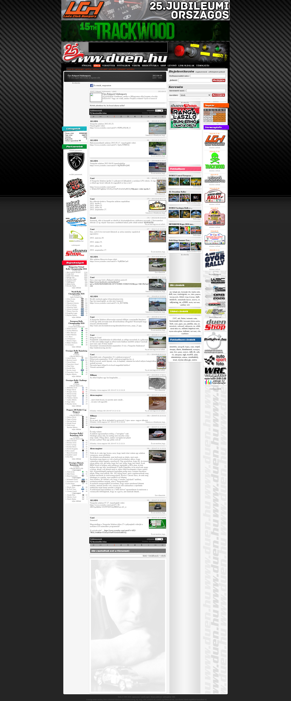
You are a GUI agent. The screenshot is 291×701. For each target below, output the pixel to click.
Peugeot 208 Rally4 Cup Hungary (76, 411)
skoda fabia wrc (175, 328)
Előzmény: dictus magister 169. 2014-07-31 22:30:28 (107, 390)
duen (174, 294)
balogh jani (176, 292)
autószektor (130, 69)
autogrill (181, 347)
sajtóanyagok (79, 69)
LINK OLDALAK (186, 65)
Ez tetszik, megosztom (102, 85)
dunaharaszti (187, 349)
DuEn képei (197, 187)
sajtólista (96, 69)
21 (218, 114)
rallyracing (174, 302)
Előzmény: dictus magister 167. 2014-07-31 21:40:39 (107, 422)
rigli (184, 354)
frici (175, 352)
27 (215, 116)
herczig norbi (174, 297)
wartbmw (185, 334)
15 (221, 112)
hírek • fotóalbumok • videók (154, 556)
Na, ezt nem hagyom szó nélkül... (155, 224)
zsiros (194, 360)
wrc (188, 305)
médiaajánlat (167, 697)
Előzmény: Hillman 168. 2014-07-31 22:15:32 (105, 411)
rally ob (192, 352)
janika (190, 323)
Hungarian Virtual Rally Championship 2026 (76, 268)
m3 (199, 324)
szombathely (193, 357)
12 (221, 121)
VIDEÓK (136, 65)
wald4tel (183, 305)
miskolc (173, 299)
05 (221, 119)
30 (224, 116)
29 (221, 116)
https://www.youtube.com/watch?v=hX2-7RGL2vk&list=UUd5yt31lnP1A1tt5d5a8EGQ (113, 531)
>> (155, 116)
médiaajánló (121, 69)
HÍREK (97, 65)
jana (185, 324)
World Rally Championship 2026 (76, 293)
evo (189, 294)
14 (218, 112)
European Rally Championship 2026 (76, 322)
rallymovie (188, 326)
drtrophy (172, 349)
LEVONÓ (172, 65)
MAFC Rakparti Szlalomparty (100, 91)
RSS (173, 697)
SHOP (163, 65)
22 (221, 114)
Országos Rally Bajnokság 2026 (76, 352)
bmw (183, 318)
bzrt (171, 323)
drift (170, 294)
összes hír (70, 69)
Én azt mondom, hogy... (158, 156)
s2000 (185, 302)
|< (93, 116)
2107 (175, 318)
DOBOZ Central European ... (181, 176)
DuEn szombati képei (194, 203)
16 (224, 112)
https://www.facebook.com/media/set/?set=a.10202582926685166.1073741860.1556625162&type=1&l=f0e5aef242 (119, 284)
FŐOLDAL (87, 65)
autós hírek (112, 69)
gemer (180, 352)
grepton (197, 294)
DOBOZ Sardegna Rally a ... (180, 208)
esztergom (182, 294)
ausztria (173, 346)
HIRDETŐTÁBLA (150, 65)
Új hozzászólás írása (98, 113)
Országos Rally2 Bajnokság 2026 (76, 434)
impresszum (136, 697)
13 (215, 112)
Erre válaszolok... (160, 194)
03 (215, 119)
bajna (187, 347)
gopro (181, 324)
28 (218, 116)
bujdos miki (196, 292)
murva (194, 300)
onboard (180, 326)
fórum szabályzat (156, 697)
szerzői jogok (145, 697)
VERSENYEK (108, 65)
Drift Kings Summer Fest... (180, 240)
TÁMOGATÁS (202, 65)
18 (208, 114)
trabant (186, 331)
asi (171, 292)
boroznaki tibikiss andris (192, 321)
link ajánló (103, 69)
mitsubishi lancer (184, 300)
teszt (175, 360)
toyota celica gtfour (175, 331)
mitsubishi (172, 326)
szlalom (184, 357)
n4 (199, 300)
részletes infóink (214, 148)
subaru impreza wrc (190, 328)
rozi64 (190, 354)
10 (205, 112)
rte (180, 302)
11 (208, 112)
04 (218, 119)
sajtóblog (88, 69)
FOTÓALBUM (123, 65)
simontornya (176, 357)
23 (224, 114)
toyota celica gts (184, 360)
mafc (198, 297)
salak (196, 355)
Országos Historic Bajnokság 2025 (76, 464)
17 (205, 114)
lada (195, 324)
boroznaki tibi (186, 292)
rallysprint (178, 355)
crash (176, 324)
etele (171, 352)
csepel (197, 347)
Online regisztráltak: (72, 141)
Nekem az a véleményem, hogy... (156, 135)
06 (224, 119)
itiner (181, 297)
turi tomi (197, 302)
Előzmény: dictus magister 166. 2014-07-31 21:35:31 (107, 443)
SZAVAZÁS (148, 222)
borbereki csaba (192, 318)
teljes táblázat (76, 288)
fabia (192, 294)
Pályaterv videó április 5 (140, 189)
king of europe (190, 297)
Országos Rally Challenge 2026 (76, 381)
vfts (199, 331)
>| (162, 116)
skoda (191, 302)
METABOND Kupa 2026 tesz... (181, 224)
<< (101, 116)
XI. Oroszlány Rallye (177, 192)
